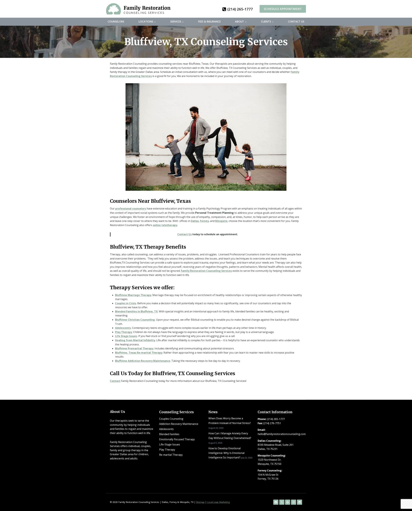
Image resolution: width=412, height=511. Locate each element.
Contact (115, 381)
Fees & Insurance (209, 21)
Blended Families (169, 434)
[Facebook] (275, 502)
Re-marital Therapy (171, 454)
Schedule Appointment (283, 9)
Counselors (116, 21)
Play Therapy (123, 332)
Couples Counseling (171, 418)
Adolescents (166, 429)
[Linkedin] (299, 502)
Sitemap (200, 502)
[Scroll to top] (404, 498)
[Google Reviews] (287, 502)
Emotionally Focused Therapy (177, 439)
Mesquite (221, 221)
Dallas (195, 221)
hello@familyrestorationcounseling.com (282, 434)
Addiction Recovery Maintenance (178, 424)
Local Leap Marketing (218, 502)
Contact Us (296, 21)
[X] (281, 502)
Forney (204, 221)
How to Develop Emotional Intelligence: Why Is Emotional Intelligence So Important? (226, 453)
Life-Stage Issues (169, 444)
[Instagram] (293, 502)
